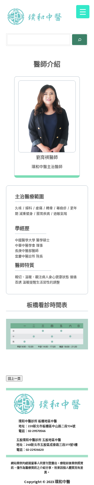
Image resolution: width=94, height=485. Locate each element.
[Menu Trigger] (82, 11)
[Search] (79, 39)
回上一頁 (14, 378)
